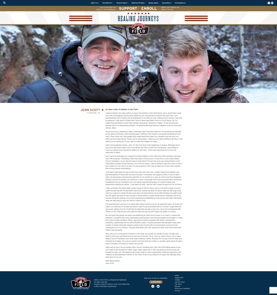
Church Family (122, 3)
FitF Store (178, 284)
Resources (166, 3)
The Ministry (107, 3)
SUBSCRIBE (156, 282)
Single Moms (153, 3)
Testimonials (180, 3)
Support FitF (179, 278)
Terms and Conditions (182, 288)
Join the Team (180, 282)
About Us (94, 3)
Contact (177, 280)
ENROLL (149, 8)
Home (177, 275)
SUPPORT (128, 8)
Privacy (177, 291)
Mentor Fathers (138, 3)
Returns (177, 286)
